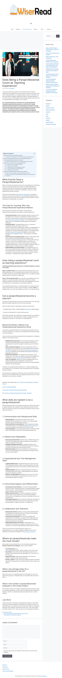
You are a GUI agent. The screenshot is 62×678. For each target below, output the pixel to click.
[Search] (58, 36)
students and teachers (15, 232)
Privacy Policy (5, 669)
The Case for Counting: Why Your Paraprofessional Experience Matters (20, 156)
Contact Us (5, 667)
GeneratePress (43, 676)
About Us (4, 664)
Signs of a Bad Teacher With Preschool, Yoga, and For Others (52, 49)
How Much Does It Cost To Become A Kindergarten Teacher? (52, 75)
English (35, 29)
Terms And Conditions (7, 671)
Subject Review (49, 122)
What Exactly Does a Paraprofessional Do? (13, 155)
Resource (49, 29)
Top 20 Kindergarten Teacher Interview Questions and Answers (51, 81)
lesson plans (28, 309)
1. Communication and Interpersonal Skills (14, 164)
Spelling (48, 120)
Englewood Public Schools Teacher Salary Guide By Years (52, 70)
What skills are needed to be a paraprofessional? (15, 163)
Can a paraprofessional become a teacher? (13, 160)
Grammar (48, 112)
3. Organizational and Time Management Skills (15, 167)
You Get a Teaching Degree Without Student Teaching (18, 393)
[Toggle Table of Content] (33, 154)
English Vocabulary (50, 109)
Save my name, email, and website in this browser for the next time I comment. (20, 651)
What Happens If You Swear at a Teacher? (12, 614)
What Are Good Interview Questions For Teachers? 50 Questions (52, 86)
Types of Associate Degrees (9, 387)
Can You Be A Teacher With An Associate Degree (14, 390)
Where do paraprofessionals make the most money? (15, 171)
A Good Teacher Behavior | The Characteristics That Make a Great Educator (52, 65)
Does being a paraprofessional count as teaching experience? (17, 158)
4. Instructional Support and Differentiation (14, 168)
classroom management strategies (16, 219)
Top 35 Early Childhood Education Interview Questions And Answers (52, 91)
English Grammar (50, 107)
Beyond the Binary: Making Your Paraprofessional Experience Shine (19, 161)
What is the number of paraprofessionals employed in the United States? (20, 174)
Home (12, 29)
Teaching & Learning (27, 29)
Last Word (8, 175)
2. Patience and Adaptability (11, 165)
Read (47, 116)
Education (18, 29)
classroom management (24, 194)
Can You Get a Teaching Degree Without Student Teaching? (16, 613)
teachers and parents (33, 425)
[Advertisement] (21, 40)
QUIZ (42, 29)
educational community (29, 531)
